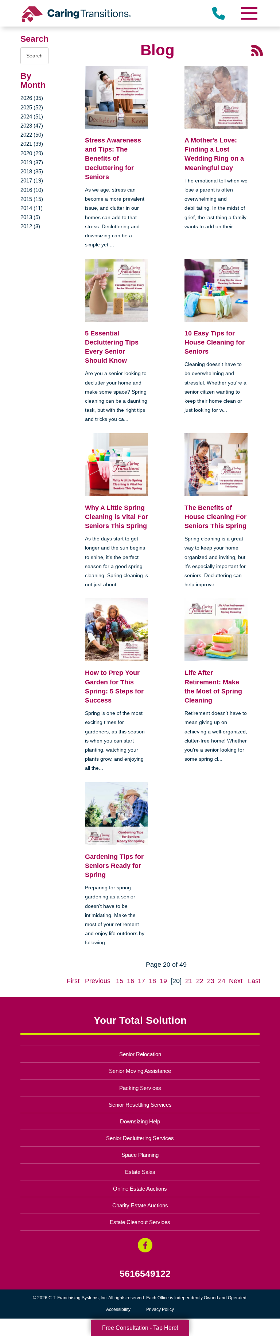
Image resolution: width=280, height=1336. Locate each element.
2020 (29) (31, 153)
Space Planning (140, 1155)
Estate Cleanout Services (140, 1222)
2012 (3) (30, 226)
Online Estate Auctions (140, 1189)
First (73, 981)
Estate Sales (140, 1172)
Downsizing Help (140, 1121)
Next (235, 981)
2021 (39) (31, 144)
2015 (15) (31, 199)
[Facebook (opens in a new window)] (145, 1245)
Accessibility (118, 1309)
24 (221, 981)
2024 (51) (31, 116)
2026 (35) (31, 98)
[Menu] (249, 13)
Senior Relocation (140, 1054)
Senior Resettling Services (140, 1105)
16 (130, 981)
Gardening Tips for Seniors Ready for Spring (114, 865)
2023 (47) (31, 125)
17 (141, 981)
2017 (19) (31, 180)
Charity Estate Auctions (140, 1205)
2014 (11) (31, 208)
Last (254, 981)
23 (210, 981)
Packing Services (140, 1088)
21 (188, 981)
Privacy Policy (160, 1309)
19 (163, 981)
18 (152, 981)
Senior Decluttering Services (140, 1138)
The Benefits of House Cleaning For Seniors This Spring (215, 517)
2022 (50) (31, 135)
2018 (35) (31, 171)
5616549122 (145, 1273)
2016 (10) (31, 190)
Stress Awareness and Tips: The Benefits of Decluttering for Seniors (113, 159)
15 (119, 981)
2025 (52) (31, 107)
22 (199, 981)
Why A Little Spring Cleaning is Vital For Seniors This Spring (116, 517)
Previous (97, 981)
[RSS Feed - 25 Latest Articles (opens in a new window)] (257, 50)
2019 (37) (31, 162)
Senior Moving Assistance (140, 1071)
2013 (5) (30, 217)
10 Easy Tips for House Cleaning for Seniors (214, 342)
